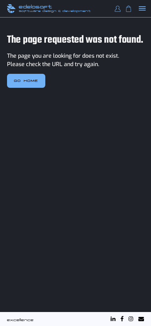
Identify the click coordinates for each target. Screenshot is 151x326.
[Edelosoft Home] (11, 8)
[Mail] (141, 319)
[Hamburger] (142, 8)
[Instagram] (131, 319)
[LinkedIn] (113, 319)
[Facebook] (122, 319)
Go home (26, 80)
